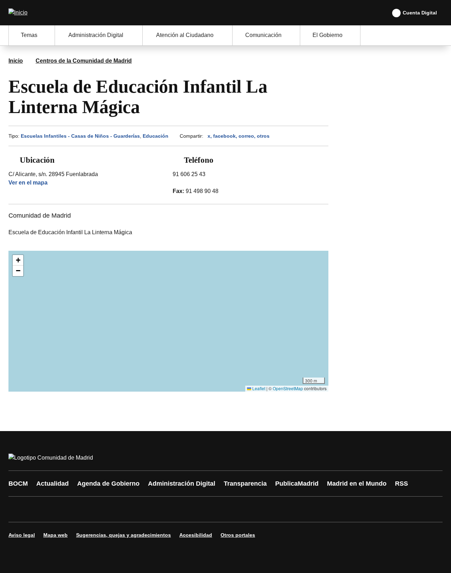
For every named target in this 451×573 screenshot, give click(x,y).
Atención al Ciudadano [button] (185, 35)
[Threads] (208, 509)
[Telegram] (187, 509)
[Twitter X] (60, 509)
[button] (18, 260)
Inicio (15, 61)
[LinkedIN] (103, 509)
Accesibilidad (195, 535)
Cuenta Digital (420, 12)
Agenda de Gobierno (108, 483)
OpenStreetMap (288, 388)
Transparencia (245, 483)
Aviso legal (21, 535)
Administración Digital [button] (95, 35)
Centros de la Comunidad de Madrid (84, 61)
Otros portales (238, 535)
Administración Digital (181, 483)
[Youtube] (82, 509)
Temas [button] (29, 35)
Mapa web (55, 535)
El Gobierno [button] (327, 35)
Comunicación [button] (263, 35)
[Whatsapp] (124, 509)
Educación (155, 136)
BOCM (18, 483)
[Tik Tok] (145, 509)
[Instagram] (39, 509)
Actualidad (52, 483)
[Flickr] (166, 509)
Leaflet (258, 388)
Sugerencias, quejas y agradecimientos (123, 535)
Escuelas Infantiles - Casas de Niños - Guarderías (80, 136)
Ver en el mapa (28, 183)
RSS (401, 483)
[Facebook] (18, 509)
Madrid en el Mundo (357, 483)
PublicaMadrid (297, 483)
